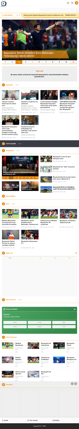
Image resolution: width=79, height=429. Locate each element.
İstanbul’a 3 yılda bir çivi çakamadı (29, 103)
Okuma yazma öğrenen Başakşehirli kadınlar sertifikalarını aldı (43, 15)
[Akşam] (11, 403)
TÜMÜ (17, 85)
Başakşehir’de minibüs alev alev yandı (10, 188)
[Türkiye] (68, 403)
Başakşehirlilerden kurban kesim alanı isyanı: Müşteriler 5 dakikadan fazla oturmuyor (64, 179)
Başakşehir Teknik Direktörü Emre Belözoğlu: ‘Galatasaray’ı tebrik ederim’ (29, 223)
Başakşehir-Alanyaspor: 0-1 (29, 242)
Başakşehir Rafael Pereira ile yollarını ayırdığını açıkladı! (8, 243)
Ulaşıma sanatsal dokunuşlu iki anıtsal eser (9, 104)
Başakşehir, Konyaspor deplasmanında (68, 221)
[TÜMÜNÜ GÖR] (73, 62)
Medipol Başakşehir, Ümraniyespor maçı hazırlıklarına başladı (9, 222)
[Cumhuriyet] (30, 403)
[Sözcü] (49, 403)
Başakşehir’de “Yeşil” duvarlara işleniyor (64, 168)
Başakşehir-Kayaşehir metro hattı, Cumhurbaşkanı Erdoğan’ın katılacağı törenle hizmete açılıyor (10, 130)
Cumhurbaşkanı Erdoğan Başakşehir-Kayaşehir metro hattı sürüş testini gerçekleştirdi (49, 104)
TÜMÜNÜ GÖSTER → (71, 15)
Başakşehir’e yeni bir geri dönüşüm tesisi (62, 158)
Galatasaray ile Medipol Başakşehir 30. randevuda (49, 222)
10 (66, 62)
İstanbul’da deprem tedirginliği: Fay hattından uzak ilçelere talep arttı (29, 129)
